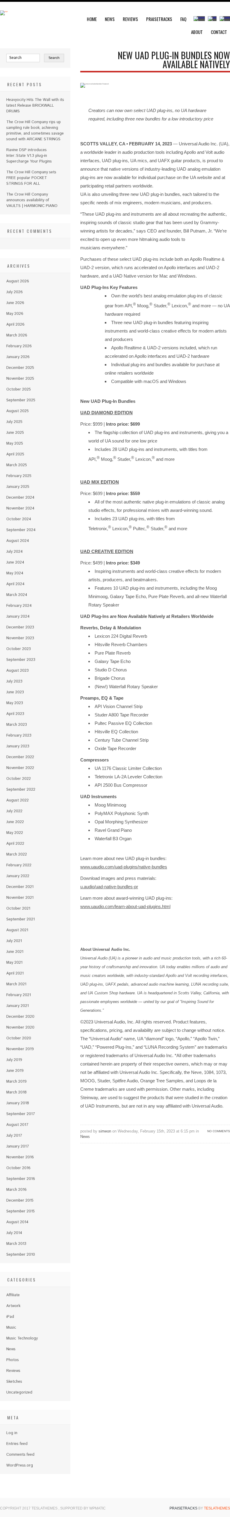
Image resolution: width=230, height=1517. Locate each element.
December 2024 (20, 497)
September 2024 (21, 530)
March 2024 (16, 595)
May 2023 (14, 703)
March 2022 (16, 854)
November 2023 (20, 638)
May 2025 (14, 443)
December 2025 (20, 368)
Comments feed (20, 1455)
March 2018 (16, 1092)
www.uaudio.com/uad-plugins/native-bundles (123, 866)
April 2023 (15, 714)
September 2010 (20, 1254)
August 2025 (17, 411)
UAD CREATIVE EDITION (106, 551)
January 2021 (17, 1006)
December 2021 (20, 887)
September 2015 (20, 1211)
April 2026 (15, 324)
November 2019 (20, 1049)
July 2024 (14, 552)
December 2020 (20, 1017)
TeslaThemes (217, 1508)
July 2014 (14, 1233)
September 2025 (20, 400)
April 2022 (15, 844)
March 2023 (16, 725)
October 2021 (18, 908)
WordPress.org (19, 1465)
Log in (11, 1433)
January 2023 (17, 746)
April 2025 (15, 454)
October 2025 (18, 389)
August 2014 (17, 1222)
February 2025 (18, 476)
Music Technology (22, 1338)
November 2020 (20, 1027)
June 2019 (15, 1071)
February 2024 (19, 606)
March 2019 (16, 1081)
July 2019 (14, 1060)
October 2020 (18, 1038)
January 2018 (17, 1103)
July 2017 (14, 1136)
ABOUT (197, 32)
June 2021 (14, 952)
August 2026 (17, 281)
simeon (105, 1131)
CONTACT (219, 32)
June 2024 (15, 562)
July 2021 (14, 941)
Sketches (14, 1382)
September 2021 (20, 919)
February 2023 (18, 735)
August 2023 (17, 670)
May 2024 (14, 573)
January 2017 (17, 1146)
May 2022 (14, 833)
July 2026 (14, 292)
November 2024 (20, 508)
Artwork (13, 1306)
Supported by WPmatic (83, 1508)
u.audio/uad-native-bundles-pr (109, 886)
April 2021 (15, 973)
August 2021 (17, 930)
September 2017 (20, 1114)
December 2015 (20, 1200)
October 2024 (18, 519)
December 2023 (20, 627)
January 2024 (18, 616)
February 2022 (18, 865)
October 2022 (18, 779)
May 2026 (14, 314)
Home (92, 19)
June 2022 (15, 822)
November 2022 (20, 768)
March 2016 (16, 1190)
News (110, 19)
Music (11, 1327)
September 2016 (20, 1179)
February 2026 (19, 346)
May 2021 (14, 962)
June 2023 (15, 692)
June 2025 (15, 433)
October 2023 (18, 649)
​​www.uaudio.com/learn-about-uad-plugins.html (125, 906)
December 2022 (20, 757)
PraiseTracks (159, 19)
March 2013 (16, 1244)
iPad (10, 1317)
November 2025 (20, 379)
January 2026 (18, 357)
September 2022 (20, 789)
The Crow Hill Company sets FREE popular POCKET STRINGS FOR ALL (31, 178)
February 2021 (18, 995)
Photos (12, 1360)
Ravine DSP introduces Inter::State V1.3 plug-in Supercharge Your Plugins (29, 155)
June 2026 (15, 303)
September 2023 (20, 660)
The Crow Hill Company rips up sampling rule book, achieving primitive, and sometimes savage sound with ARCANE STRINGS (35, 130)
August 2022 (17, 800)
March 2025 (16, 465)
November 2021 (20, 898)
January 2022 (17, 876)
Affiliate (13, 1295)
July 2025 (14, 422)
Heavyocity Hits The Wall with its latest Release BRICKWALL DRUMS (35, 105)
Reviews (130, 19)
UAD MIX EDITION (99, 482)
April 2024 (15, 584)
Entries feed (17, 1444)
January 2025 (17, 487)
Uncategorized (19, 1392)
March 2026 (16, 335)
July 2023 (14, 681)
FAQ (183, 19)
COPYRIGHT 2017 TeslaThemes (29, 1508)
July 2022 (14, 811)
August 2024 (17, 541)
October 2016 (18, 1168)
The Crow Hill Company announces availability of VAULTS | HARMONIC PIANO (32, 200)
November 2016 (20, 1157)
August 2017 (17, 1125)
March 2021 (16, 984)
